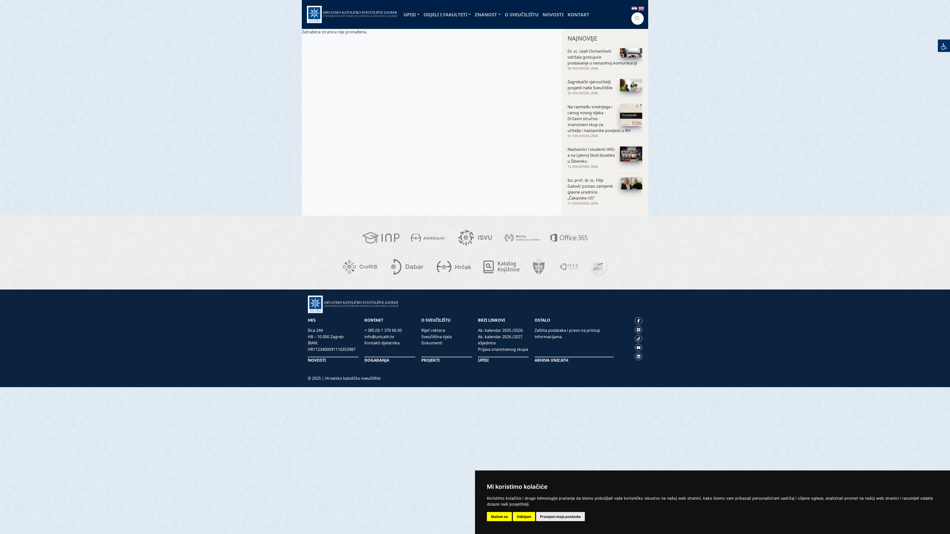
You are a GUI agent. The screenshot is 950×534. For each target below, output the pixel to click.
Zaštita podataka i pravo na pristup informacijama (567, 333)
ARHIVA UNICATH (551, 360)
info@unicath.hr (379, 336)
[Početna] (352, 14)
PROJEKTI (430, 360)
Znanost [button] (486, 14)
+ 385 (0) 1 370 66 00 (383, 330)
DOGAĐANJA (376, 360)
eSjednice (487, 343)
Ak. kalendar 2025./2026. (500, 330)
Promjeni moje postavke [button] (560, 516)
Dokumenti (431, 343)
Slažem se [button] (499, 516)
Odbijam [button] (524, 516)
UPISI (483, 360)
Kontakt (578, 14)
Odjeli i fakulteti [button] (445, 14)
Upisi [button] (410, 14)
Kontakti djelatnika (382, 343)
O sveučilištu (522, 14)
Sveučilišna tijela (436, 336)
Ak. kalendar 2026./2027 (500, 336)
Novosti (553, 14)
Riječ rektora (433, 330)
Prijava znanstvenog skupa (503, 349)
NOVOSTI (317, 360)
